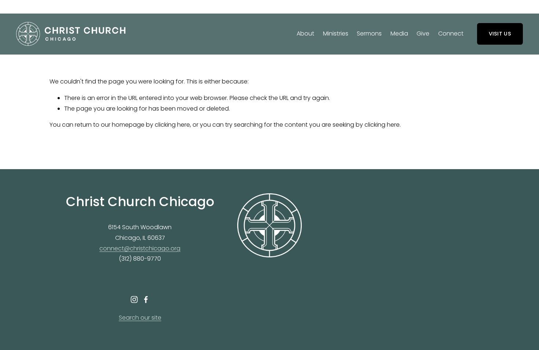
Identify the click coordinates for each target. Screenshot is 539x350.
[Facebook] (146, 299)
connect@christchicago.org (139, 248)
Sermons (369, 33)
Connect (450, 33)
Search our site (140, 317)
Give (423, 33)
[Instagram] (134, 299)
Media (399, 33)
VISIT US (500, 33)
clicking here (172, 124)
